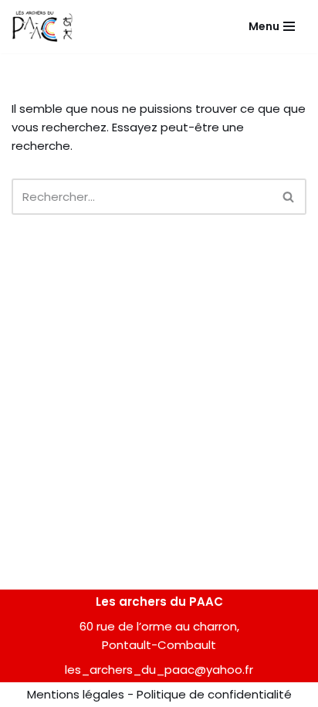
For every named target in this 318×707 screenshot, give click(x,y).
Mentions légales (75, 694)
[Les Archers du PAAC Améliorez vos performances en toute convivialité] (42, 26)
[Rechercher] (289, 196)
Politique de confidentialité (214, 694)
